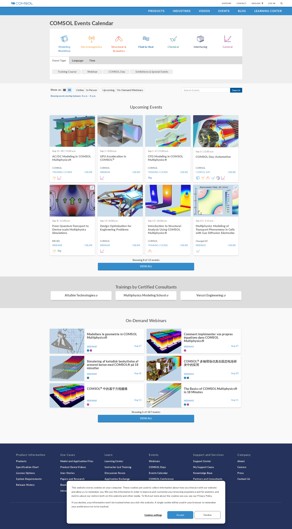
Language (77, 60)
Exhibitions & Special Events (152, 71)
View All (146, 266)
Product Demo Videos (73, 467)
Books (64, 484)
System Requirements (29, 479)
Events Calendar (158, 473)
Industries (182, 11)
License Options (25, 473)
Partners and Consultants (207, 479)
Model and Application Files (76, 461)
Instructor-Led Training (118, 467)
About (241, 461)
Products (156, 11)
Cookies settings (153, 515)
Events (224, 11)
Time (92, 60)
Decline (208, 514)
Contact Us (243, 479)
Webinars (154, 461)
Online (80, 90)
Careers (241, 467)
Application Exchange (117, 479)
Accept (180, 514)
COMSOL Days (157, 467)
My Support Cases (203, 467)
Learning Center (268, 11)
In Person (91, 90)
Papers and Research (72, 479)
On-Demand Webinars (130, 90)
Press (240, 473)
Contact (242, 3)
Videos (204, 11)
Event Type (59, 60)
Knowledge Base (203, 473)
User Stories (67, 473)
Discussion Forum (115, 473)
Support (227, 3)
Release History (25, 484)
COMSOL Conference (161, 479)
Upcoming (108, 90)
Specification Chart (27, 467)
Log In (271, 3)
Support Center (202, 461)
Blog (242, 11)
